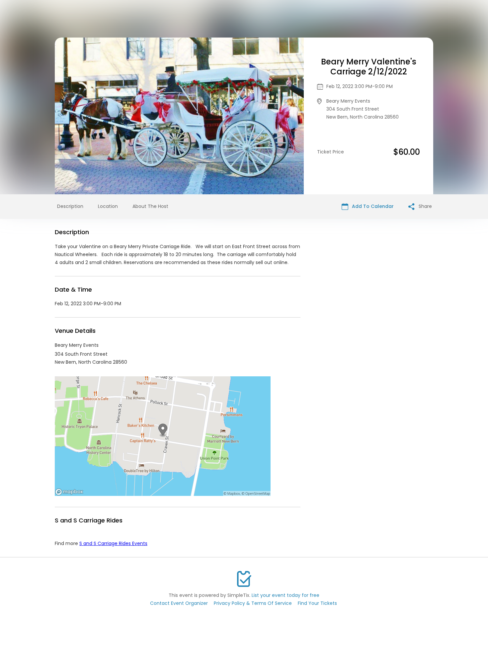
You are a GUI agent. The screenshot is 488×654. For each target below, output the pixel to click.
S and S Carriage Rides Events (113, 543)
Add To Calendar (372, 206)
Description (70, 206)
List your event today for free (285, 595)
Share (424, 206)
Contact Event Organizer (179, 603)
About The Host (150, 206)
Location (108, 206)
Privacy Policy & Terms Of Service (253, 603)
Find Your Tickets (317, 603)
